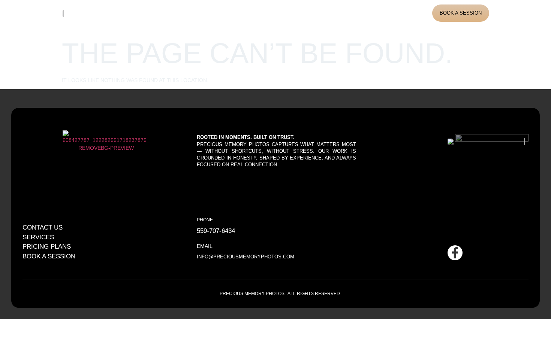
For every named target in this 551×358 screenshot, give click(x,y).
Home (148, 13)
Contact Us (316, 13)
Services (215, 13)
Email (205, 246)
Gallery (251, 13)
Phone (205, 219)
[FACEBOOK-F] (455, 252)
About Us (179, 13)
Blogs (281, 13)
